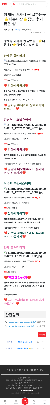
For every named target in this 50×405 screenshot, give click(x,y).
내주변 (25, 403)
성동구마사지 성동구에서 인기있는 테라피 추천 (26, 342)
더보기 (44, 403)
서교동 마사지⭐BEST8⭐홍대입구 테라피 (26, 348)
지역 (34, 403)
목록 (43, 334)
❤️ (6, 277)
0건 (18, 29)
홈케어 (16, 403)
